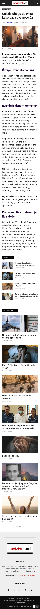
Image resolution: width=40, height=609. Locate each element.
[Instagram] (14, 590)
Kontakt (27, 598)
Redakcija (9, 22)
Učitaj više (19, 526)
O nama (11, 598)
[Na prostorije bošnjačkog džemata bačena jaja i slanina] (7, 265)
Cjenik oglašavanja (28, 600)
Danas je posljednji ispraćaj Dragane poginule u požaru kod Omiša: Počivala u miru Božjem (19, 486)
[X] (26, 590)
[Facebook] (8, 590)
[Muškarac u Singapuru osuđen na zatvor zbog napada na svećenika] (7, 296)
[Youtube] (31, 590)
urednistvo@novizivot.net (26, 576)
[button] (3, 3)
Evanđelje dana (7, 9)
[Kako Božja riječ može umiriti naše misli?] (7, 276)
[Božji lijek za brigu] (20, 444)
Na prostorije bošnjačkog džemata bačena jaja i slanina (19, 336)
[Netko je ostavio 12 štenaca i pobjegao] (7, 286)
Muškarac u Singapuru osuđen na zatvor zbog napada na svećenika (18, 427)
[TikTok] (20, 590)
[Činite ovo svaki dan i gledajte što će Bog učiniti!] (20, 505)
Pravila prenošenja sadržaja (12, 600)
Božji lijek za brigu (10, 456)
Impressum (19, 598)
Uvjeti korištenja (20, 603)
